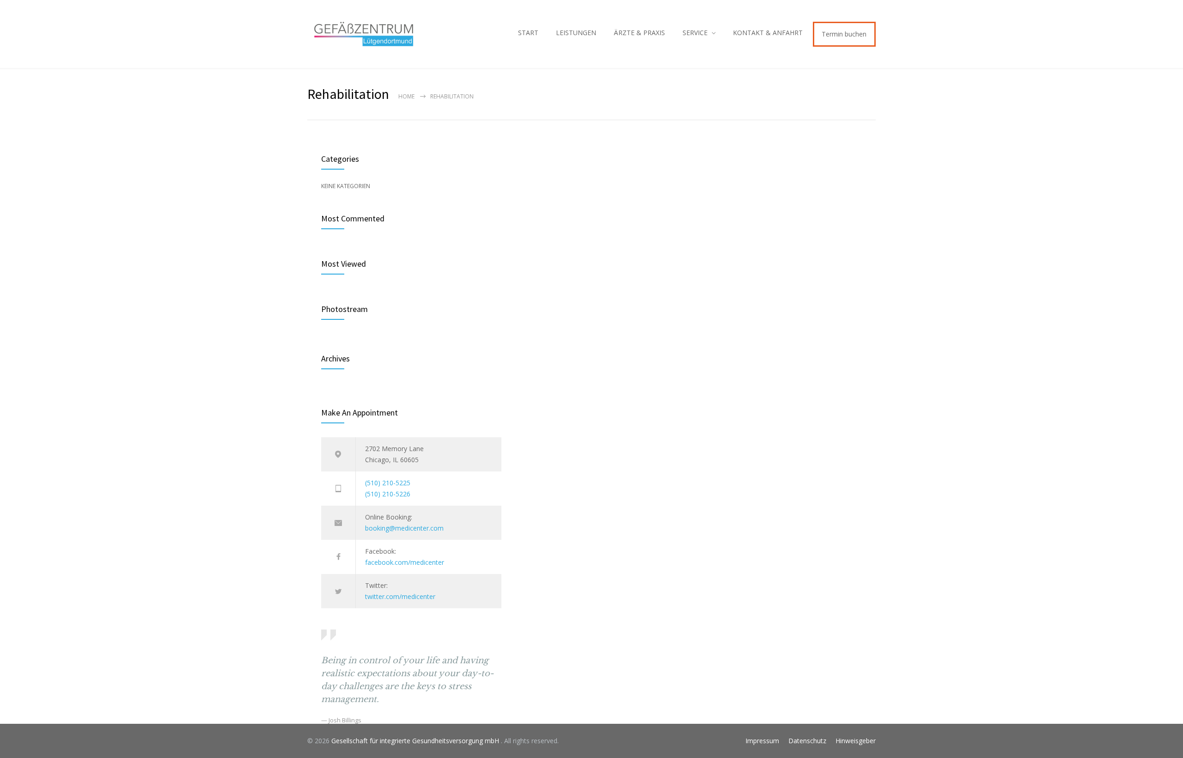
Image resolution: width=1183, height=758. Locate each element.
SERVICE (695, 32)
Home (406, 96)
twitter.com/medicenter (400, 596)
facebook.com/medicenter (404, 562)
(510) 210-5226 (387, 493)
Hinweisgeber (855, 740)
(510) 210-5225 (387, 482)
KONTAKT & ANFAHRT (768, 32)
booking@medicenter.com (404, 528)
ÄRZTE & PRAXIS (639, 32)
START (528, 32)
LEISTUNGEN (576, 32)
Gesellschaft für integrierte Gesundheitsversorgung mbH (416, 740)
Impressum (762, 740)
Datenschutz (807, 740)
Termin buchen (844, 34)
